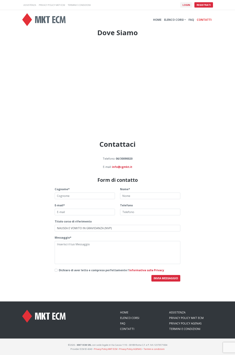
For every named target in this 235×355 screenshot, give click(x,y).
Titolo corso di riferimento (73, 221)
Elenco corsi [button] (174, 20)
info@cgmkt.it (122, 167)
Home (157, 20)
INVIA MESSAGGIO (166, 278)
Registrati (203, 5)
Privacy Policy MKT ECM (186, 318)
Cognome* (62, 189)
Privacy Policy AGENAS (185, 323)
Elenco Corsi (129, 318)
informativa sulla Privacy (146, 270)
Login (186, 5)
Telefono (126, 205)
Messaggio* (63, 237)
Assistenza (177, 312)
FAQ (191, 20)
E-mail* (60, 205)
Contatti (204, 20)
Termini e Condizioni (184, 329)
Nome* (125, 189)
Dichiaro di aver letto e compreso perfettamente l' (111, 270)
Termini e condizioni (154, 349)
